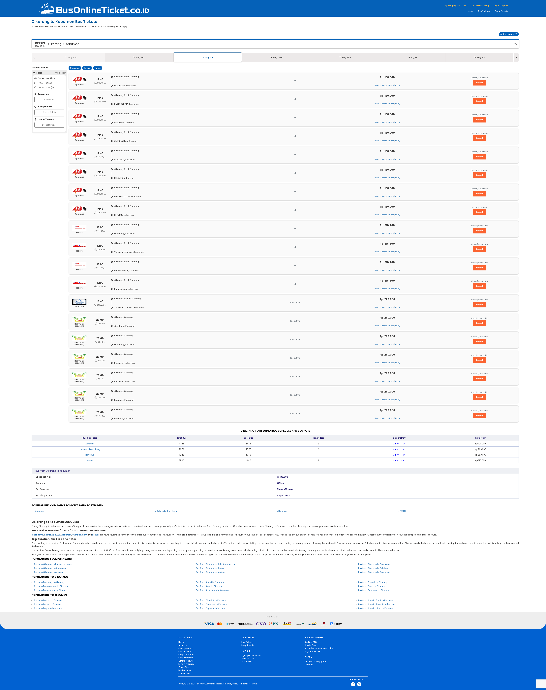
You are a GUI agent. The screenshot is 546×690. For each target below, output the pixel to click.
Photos (391, 85)
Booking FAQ (311, 642)
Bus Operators (185, 648)
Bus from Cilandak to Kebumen (211, 600)
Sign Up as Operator (251, 655)
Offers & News (185, 660)
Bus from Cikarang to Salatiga (373, 568)
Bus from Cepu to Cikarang (371, 586)
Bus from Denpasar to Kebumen (212, 604)
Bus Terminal (184, 651)
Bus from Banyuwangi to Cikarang (50, 590)
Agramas (89, 443)
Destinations (184, 670)
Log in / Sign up (501, 5)
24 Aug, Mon (139, 57)
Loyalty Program (186, 664)
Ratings (383, 85)
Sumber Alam (79, 534)
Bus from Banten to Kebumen (48, 600)
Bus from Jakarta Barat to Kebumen (376, 600)
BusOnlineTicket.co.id (214, 684)
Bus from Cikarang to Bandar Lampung (53, 564)
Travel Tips (183, 667)
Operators (49, 99)
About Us (182, 645)
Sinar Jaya (37, 534)
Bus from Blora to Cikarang (209, 586)
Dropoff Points (49, 124)
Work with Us (247, 658)
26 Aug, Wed (276, 57)
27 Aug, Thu (345, 57)
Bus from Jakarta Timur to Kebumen (376, 604)
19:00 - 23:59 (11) (46, 87)
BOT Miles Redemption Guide (319, 648)
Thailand (309, 664)
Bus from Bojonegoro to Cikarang (212, 590)
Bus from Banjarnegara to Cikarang (51, 586)
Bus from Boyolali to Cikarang (372, 582)
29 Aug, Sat (479, 57)
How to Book (311, 645)
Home (470, 11)
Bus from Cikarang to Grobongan (50, 568)
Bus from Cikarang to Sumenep (374, 572)
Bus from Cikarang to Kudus (210, 568)
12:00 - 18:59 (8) (45, 83)
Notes (377, 85)
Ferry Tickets (501, 11)
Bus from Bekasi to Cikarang (210, 582)
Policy (397, 85)
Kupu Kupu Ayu (52, 534)
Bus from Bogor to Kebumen (48, 608)
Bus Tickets (484, 11)
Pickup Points (49, 112)
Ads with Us (247, 661)
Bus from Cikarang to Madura (210, 572)
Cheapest (75, 68)
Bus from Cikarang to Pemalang (374, 564)
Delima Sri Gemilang (90, 449)
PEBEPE (90, 460)
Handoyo (89, 454)
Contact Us (184, 673)
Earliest (87, 68)
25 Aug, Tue (208, 57)
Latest (98, 68)
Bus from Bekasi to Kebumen (48, 604)
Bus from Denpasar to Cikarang (373, 590)
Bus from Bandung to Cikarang (49, 582)
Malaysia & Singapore (315, 661)
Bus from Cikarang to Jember (48, 572)
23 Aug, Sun (70, 57)
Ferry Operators (186, 654)
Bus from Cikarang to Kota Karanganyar (215, 564)
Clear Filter (60, 72)
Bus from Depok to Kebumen (210, 608)
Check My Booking (480, 5)
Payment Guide (312, 651)
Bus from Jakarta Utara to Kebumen (376, 608)
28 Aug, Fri (412, 57)
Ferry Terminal (185, 657)
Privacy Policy (231, 684)
